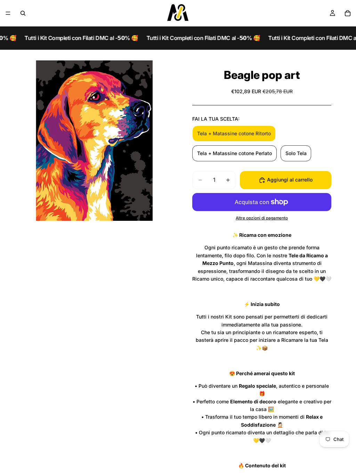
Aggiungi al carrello (290, 180)
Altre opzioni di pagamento (262, 218)
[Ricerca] (23, 13)
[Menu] (8, 13)
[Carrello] (347, 13)
